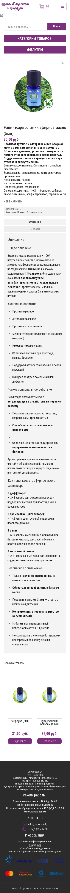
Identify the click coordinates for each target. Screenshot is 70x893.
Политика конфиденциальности (35, 841)
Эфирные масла (34, 212)
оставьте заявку (37, 811)
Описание (35, 222)
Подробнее (20, 741)
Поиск (57, 26)
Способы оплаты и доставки (35, 848)
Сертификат (35, 845)
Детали (35, 229)
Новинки (21, 212)
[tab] (35, 222)
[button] (35, 38)
